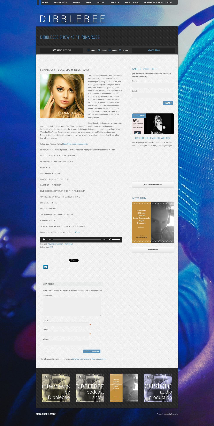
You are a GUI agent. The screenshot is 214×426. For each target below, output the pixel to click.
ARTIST (100, 2)
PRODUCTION (60, 2)
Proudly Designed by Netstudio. (167, 414)
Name (45, 320)
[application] (81, 239)
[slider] (116, 239)
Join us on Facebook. (153, 185)
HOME (45, 2)
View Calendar (154, 50)
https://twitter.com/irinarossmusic (75, 144)
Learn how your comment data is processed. (88, 359)
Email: (134, 91)
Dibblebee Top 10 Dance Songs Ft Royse (153, 137)
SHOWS (76, 2)
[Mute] (110, 239)
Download (68, 244)
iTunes (77, 232)
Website (46, 339)
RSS (51, 247)
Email (45, 330)
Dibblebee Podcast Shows (158, 2)
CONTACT (114, 2)
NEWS (88, 2)
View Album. (153, 250)
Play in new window (55, 244)
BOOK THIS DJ (131, 2)
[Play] (44, 239)
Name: (134, 81)
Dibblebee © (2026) (46, 414)
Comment (47, 296)
